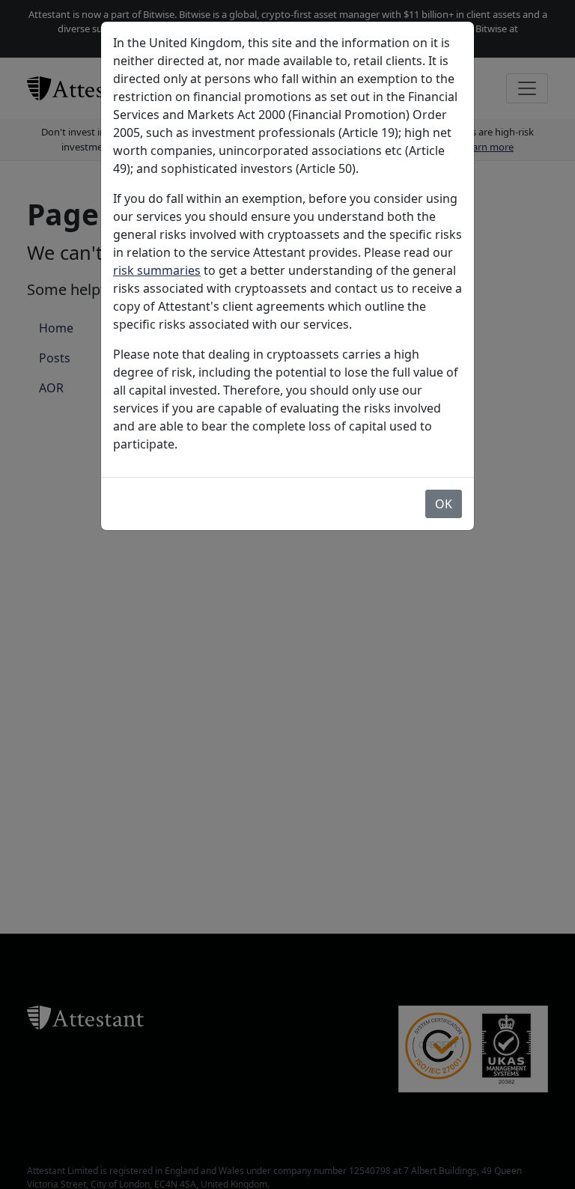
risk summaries (157, 270)
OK (443, 504)
